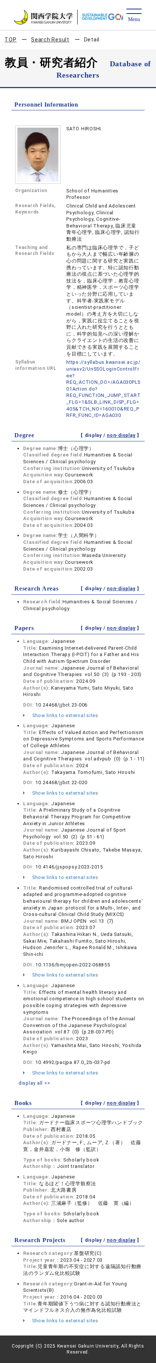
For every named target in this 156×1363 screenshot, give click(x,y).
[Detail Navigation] (134, 16)
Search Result (50, 40)
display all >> (34, 1083)
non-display (121, 435)
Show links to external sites (64, 715)
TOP (10, 40)
